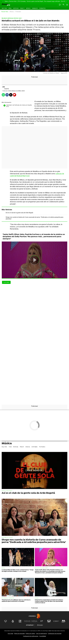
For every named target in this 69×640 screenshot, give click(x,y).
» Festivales (18, 11)
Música (28, 8)
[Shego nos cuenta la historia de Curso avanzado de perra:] (34, 517)
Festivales (6, 282)
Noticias (16, 8)
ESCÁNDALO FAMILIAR (8, 598)
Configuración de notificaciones (30, 636)
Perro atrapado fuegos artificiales (52, 1)
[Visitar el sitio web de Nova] (27, 621)
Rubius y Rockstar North (11, 1)
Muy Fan (4, 8)
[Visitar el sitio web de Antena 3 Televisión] (5, 621)
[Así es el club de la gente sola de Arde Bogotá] (34, 470)
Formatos (42, 8)
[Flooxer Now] (8, 5)
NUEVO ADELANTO (7, 491)
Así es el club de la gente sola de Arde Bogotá (19, 212)
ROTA (3, 568)
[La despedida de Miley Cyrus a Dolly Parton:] (18, 557)
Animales (35, 8)
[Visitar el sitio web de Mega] (34, 621)
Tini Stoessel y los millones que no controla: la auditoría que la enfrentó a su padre (16, 600)
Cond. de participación (41, 633)
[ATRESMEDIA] (34, 616)
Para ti (22, 8)
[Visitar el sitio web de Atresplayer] (31, 625)
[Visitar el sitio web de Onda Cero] (49, 621)
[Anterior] (3, 1)
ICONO (37, 598)
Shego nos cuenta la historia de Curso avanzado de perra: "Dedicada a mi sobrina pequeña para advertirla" (34, 541)
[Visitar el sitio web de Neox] (20, 621)
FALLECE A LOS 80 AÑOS (41, 568)
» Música (11, 11)
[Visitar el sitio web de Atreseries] (42, 621)
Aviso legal (10, 633)
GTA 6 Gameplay (21, 1)
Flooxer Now (4, 11)
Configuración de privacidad (54, 633)
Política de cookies (30, 633)
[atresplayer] (60, 5)
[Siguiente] (66, 1)
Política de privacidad (19, 633)
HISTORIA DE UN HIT (7, 537)
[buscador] (63, 5)
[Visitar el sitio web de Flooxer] (40, 625)
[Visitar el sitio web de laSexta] (13, 621)
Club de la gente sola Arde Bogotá (35, 1)
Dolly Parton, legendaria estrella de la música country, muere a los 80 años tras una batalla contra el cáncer (49, 601)
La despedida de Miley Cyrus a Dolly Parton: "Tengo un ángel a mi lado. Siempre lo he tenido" (18, 570)
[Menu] (67, 4)
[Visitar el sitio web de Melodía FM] (63, 621)
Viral (10, 8)
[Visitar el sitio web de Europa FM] (56, 621)
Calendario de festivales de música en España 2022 (19, 106)
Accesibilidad (42, 636)
